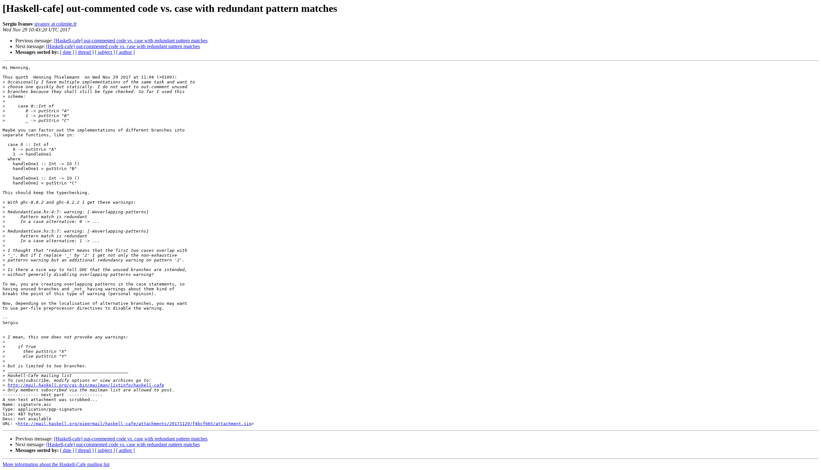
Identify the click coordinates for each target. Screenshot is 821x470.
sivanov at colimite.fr (55, 24)
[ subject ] (105, 52)
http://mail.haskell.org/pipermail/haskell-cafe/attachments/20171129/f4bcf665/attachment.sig (134, 423)
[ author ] (125, 52)
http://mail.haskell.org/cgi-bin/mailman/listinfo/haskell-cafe (86, 385)
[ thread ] (84, 52)
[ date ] (67, 52)
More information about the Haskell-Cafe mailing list (56, 464)
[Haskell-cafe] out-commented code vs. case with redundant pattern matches (130, 40)
